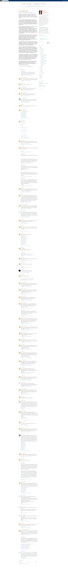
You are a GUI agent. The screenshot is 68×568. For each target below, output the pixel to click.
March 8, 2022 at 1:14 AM (25, 512)
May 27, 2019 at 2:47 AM (25, 223)
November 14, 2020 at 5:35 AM (26, 286)
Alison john (22, 375)
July (41, 65)
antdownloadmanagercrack (29, 299)
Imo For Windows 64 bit (24, 127)
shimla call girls (23, 448)
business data (26, 259)
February (42, 71)
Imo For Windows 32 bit (24, 129)
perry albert (22, 325)
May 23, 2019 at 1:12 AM (25, 217)
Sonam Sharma (23, 410)
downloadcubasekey (27, 328)
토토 (21, 511)
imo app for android (23, 79)
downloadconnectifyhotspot (34, 340)
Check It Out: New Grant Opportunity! (43, 58)
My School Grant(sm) (45, 31)
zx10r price (30, 249)
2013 (40, 46)
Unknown (22, 120)
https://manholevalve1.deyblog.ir (25, 547)
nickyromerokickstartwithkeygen (26, 356)
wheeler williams (23, 282)
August (42, 53)
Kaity (21, 104)
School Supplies (41, 82)
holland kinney (23, 288)
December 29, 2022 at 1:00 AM (26, 558)
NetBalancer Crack (23, 491)
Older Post (36, 561)
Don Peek (44, 10)
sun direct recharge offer (24, 112)
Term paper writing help (26, 531)
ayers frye (22, 338)
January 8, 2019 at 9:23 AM (25, 192)
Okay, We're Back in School (43, 54)
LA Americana (23, 205)
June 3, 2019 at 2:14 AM (25, 231)
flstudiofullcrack (25, 335)
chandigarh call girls (23, 445)
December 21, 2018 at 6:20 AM (26, 176)
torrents (36, 105)
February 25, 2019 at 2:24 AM (26, 208)
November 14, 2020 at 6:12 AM (26, 307)
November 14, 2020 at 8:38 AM (26, 380)
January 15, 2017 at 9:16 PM (26, 75)
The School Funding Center (42, 85)
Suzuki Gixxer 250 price (24, 237)
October (42, 51)
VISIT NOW (22, 184)
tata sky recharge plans (24, 110)
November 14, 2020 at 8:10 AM (26, 357)
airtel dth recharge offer (24, 114)
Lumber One (22, 481)
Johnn (21, 146)
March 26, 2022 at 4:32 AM (25, 534)
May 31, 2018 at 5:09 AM (25, 102)
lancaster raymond (23, 317)
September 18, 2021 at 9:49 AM (26, 456)
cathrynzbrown (23, 77)
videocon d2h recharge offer (24, 111)
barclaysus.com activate (24, 424)
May (41, 68)
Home (28, 561)
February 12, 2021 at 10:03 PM (26, 398)
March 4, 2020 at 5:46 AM (25, 267)
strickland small (23, 388)
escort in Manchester (33, 430)
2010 (40, 75)
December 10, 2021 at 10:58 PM (26, 479)
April (41, 69)
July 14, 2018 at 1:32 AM (25, 118)
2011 (40, 74)
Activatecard (22, 421)
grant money (31, 66)
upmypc (22, 458)
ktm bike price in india (24, 240)
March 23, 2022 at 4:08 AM (25, 527)
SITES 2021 (22, 506)
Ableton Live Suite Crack (30, 397)
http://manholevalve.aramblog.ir (25, 546)
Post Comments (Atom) (25, 563)
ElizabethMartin (23, 92)
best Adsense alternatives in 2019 (32, 172)
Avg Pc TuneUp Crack (23, 489)
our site (24, 199)
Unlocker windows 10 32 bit (24, 136)
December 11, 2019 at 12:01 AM (26, 255)
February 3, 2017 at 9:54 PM (26, 80)
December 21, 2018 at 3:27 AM (26, 163)
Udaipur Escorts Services (24, 417)
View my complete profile (43, 35)
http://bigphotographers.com (24, 73)
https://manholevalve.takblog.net (25, 545)
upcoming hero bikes (23, 235)
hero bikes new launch (23, 222)
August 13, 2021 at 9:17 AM (25, 450)
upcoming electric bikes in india (25, 238)
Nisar (21, 219)
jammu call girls (23, 446)
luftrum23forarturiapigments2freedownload (29, 372)
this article (30, 99)
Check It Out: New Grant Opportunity (43, 56)
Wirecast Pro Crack (23, 488)
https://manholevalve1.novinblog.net (25, 544)
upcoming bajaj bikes (23, 239)
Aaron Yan (22, 382)
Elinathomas (22, 400)
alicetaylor (22, 262)
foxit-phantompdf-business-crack (25, 459)
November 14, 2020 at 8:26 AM (26, 365)
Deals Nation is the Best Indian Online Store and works (28, 552)
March (41, 70)
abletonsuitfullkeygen (32, 385)
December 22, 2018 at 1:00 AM (26, 185)
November (42, 50)
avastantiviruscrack (24, 292)
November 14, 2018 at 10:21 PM (26, 144)
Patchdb (22, 274)
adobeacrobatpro (29, 285)
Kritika (22, 257)
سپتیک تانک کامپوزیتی (27, 477)
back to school (23, 66)
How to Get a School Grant (34, 4)
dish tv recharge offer (23, 113)
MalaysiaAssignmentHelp (24, 529)
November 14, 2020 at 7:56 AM (26, 349)
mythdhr (22, 150)
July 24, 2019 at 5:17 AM (25, 250)
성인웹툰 (22, 519)
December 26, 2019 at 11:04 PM (26, 260)
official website (35, 88)
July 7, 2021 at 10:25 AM (25, 425)
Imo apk (22, 125)
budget (27, 66)
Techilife (22, 269)
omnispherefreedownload (27, 348)
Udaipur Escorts (23, 416)
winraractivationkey (25, 392)
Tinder (35, 93)
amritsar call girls (23, 444)
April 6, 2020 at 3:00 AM (25, 272)
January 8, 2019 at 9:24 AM (25, 202)
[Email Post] (29, 65)
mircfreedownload (26, 322)
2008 (40, 78)
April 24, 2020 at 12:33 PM (25, 280)
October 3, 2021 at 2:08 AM (25, 460)
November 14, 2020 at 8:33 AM (26, 373)
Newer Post (20, 561)
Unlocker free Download (24, 131)
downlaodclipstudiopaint (25, 306)
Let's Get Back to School (43, 60)
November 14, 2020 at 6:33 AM (26, 315)
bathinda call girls (23, 449)
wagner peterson (23, 302)
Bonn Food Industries (23, 179)
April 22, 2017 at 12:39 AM (25, 90)
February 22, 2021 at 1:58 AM (26, 408)
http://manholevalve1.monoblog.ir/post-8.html (27, 543)
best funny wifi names (26, 169)
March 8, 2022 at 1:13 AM (25, 504)
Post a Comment (21, 560)
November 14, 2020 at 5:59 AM (26, 300)
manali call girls (23, 447)
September (42, 52)
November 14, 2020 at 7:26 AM (26, 336)
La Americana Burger (23, 204)
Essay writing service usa (25, 143)
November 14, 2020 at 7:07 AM (26, 330)
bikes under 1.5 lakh (23, 236)
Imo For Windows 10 (23, 123)
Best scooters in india (23, 241)
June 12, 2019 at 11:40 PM (25, 245)
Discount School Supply (39, 6)
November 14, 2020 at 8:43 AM (26, 386)
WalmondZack (22, 210)
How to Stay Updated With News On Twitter (26, 271)
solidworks (31, 378)
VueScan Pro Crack (23, 490)
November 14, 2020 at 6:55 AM (26, 323)
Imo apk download (23, 121)
